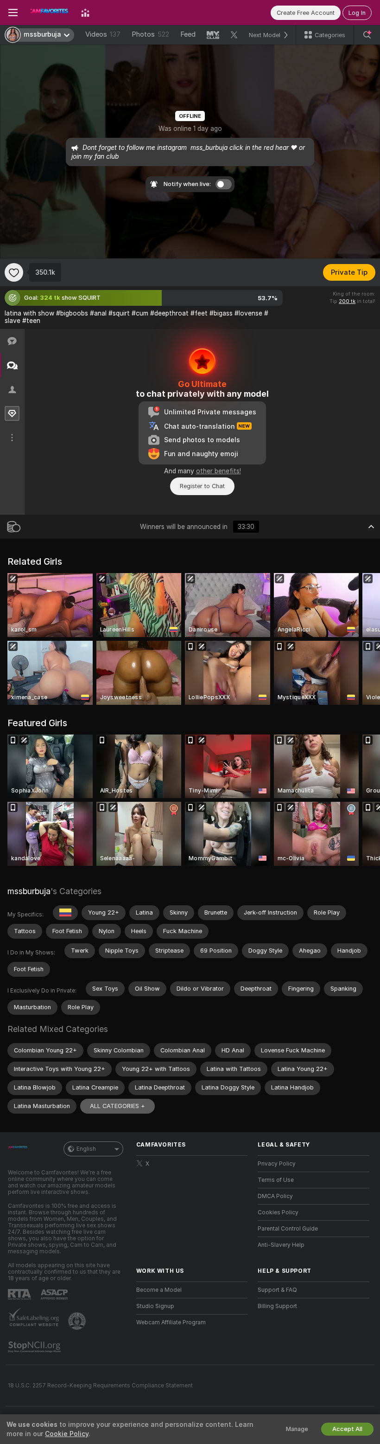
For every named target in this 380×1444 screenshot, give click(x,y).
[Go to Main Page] (49, 12)
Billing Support (277, 1306)
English (86, 1149)
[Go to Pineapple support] (78, 1321)
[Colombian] (65, 912)
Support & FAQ (277, 1290)
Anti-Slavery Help (281, 1245)
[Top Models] (85, 12)
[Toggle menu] (13, 12)
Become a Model (159, 1290)
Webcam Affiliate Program (171, 1322)
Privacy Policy (277, 1163)
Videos (102, 34)
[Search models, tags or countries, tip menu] (367, 35)
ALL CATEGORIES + (117, 1105)
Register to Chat (202, 486)
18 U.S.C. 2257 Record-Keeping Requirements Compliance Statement (100, 1385)
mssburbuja (29, 891)
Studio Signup (155, 1306)
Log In (357, 12)
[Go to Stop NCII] (35, 1347)
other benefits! (218, 471)
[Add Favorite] (14, 272)
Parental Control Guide (288, 1228)
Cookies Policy (278, 1212)
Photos (150, 34)
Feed (188, 34)
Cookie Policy (67, 1434)
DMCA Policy (275, 1196)
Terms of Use (276, 1180)
